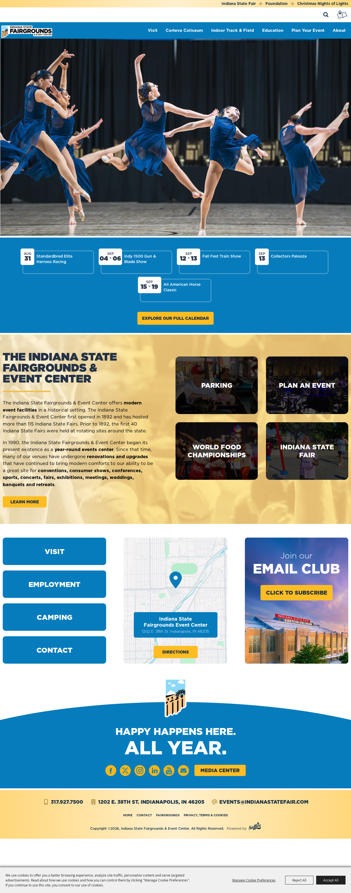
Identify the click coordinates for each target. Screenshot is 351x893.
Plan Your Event (309, 30)
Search (325, 15)
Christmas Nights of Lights (322, 3)
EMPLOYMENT (54, 584)
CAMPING (54, 617)
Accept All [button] (330, 880)
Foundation (276, 3)
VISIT (54, 551)
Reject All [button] (299, 880)
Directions (175, 652)
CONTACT (54, 650)
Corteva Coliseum (186, 30)
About (340, 30)
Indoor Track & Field (234, 30)
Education (274, 30)
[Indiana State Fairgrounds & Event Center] (26, 32)
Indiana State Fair (239, 3)
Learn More (24, 502)
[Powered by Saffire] (255, 827)
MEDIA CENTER (220, 770)
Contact (144, 815)
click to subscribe (296, 593)
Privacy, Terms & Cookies (206, 815)
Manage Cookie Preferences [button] (254, 880)
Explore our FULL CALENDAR (175, 318)
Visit (154, 30)
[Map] (342, 15)
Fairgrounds (168, 815)
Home (127, 815)
